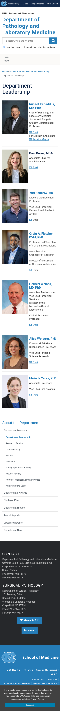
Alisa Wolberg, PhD (42, 339)
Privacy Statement (46, 669)
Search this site (13, 47)
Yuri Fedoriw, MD (41, 193)
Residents (10, 461)
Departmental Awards (15, 492)
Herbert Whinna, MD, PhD (40, 285)
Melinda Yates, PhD (42, 378)
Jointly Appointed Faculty (18, 467)
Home (5, 71)
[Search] (53, 40)
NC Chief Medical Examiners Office (23, 480)
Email (35, 132)
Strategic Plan (11, 500)
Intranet (30, 630)
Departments (38, 3)
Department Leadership (18, 437)
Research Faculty (14, 443)
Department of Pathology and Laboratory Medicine (29, 26)
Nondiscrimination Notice (45, 683)
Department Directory (40, 71)
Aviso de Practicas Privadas (17, 683)
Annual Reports (12, 515)
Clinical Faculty (13, 449)
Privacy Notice (37, 699)
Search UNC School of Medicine (40, 47)
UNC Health (13, 669)
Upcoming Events (13, 522)
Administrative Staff (16, 486)
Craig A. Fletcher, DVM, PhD (41, 235)
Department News (13, 530)
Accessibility (13, 3)
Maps (25, 3)
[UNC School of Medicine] (30, 657)
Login (54, 673)
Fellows (9, 455)
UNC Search (52, 3)
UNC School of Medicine (18, 13)
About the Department (19, 71)
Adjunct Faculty (13, 473)
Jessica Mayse (40, 139)
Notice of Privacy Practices (44, 679)
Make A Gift (31, 620)
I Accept (30, 705)
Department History (14, 507)
